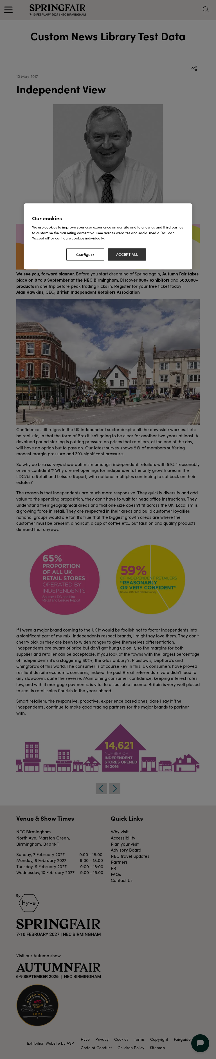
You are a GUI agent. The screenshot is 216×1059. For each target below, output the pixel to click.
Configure (85, 254)
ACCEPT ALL (127, 254)
